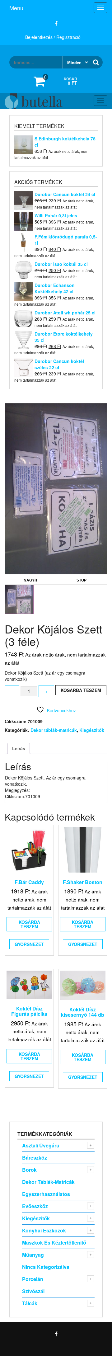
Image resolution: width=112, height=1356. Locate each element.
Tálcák (29, 1303)
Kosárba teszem (81, 690)
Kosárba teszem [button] (29, 924)
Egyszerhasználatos (46, 1194)
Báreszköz (34, 1157)
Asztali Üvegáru (40, 1145)
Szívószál (33, 1291)
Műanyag (33, 1254)
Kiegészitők (91, 730)
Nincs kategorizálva (45, 1266)
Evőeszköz (35, 1206)
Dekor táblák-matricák (53, 730)
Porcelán (32, 1279)
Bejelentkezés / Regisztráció (53, 37)
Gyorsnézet (29, 944)
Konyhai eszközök (44, 1230)
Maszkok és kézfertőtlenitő (54, 1242)
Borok (29, 1169)
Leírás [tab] (18, 748)
